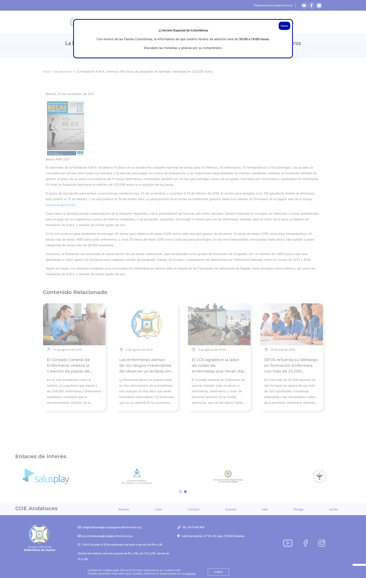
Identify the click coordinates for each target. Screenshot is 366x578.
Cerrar (284, 25)
